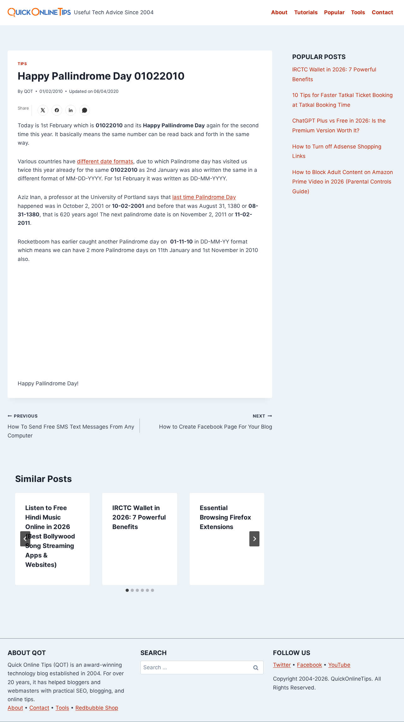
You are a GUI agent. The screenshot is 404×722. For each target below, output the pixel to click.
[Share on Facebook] (56, 110)
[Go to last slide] (25, 538)
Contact (382, 12)
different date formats (105, 161)
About (279, 12)
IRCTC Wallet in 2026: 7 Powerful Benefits (139, 517)
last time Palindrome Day (204, 197)
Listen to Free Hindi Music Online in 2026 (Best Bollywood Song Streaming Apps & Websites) (50, 536)
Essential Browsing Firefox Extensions (225, 517)
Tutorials (306, 12)
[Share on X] (43, 110)
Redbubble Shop (96, 708)
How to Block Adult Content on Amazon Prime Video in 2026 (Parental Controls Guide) (342, 182)
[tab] (127, 590)
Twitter (282, 665)
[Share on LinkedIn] (70, 110)
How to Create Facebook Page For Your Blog (215, 421)
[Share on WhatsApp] (84, 110)
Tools (358, 12)
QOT (28, 91)
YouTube (339, 665)
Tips (22, 63)
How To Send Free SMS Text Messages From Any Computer (71, 426)
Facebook (309, 665)
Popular (334, 12)
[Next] (254, 538)
